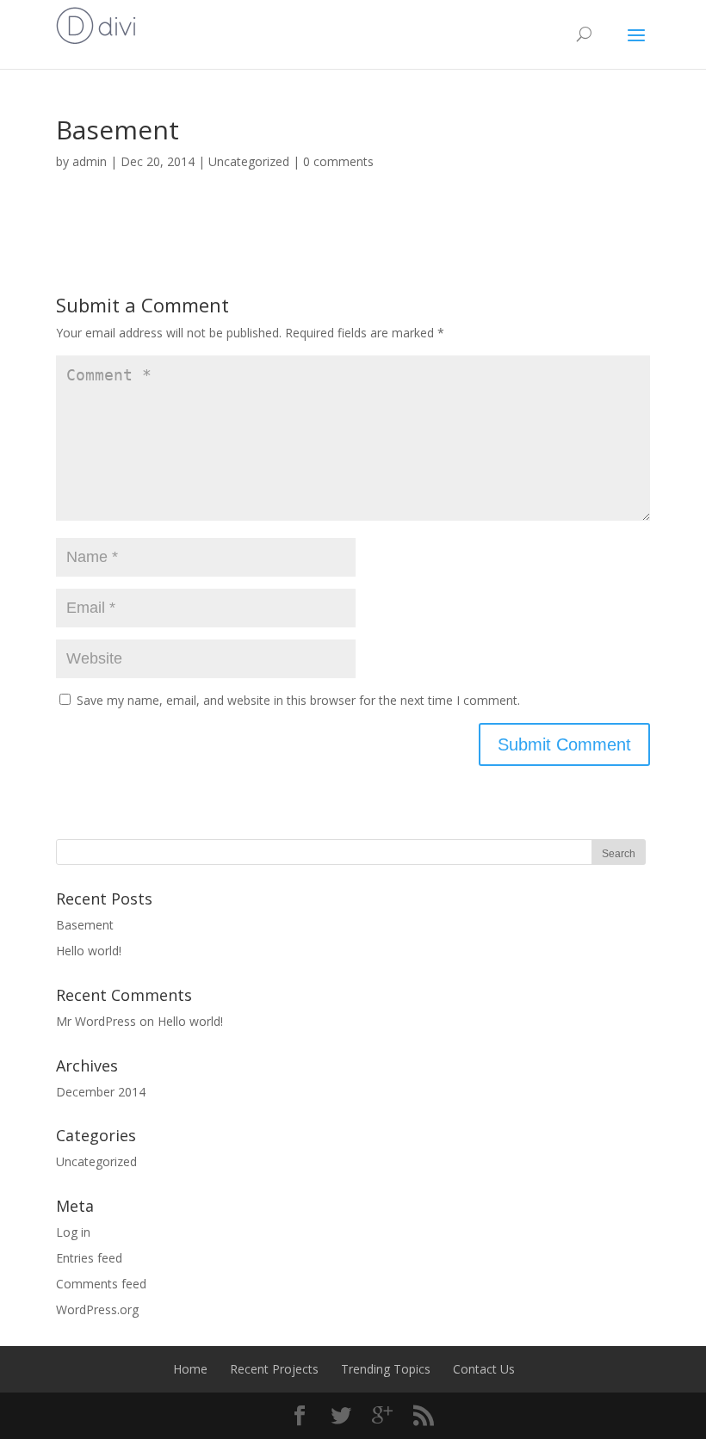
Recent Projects (274, 1369)
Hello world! (88, 950)
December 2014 (101, 1092)
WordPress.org (97, 1309)
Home (190, 1369)
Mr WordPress (96, 1021)
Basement (85, 925)
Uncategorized (248, 161)
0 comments (338, 161)
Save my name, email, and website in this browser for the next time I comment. (298, 700)
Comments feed (101, 1283)
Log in (73, 1232)
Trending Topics (385, 1369)
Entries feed (89, 1258)
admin (89, 161)
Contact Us (484, 1369)
